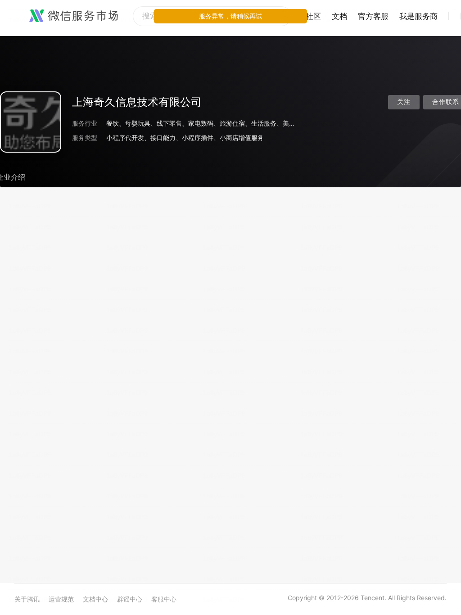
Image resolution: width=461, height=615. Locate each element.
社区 (313, 16)
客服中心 (163, 599)
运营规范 (61, 599)
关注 (404, 102)
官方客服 (373, 16)
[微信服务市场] (73, 16)
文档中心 (95, 599)
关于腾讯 (27, 599)
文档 (339, 16)
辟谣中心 (129, 599)
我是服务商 (418, 16)
